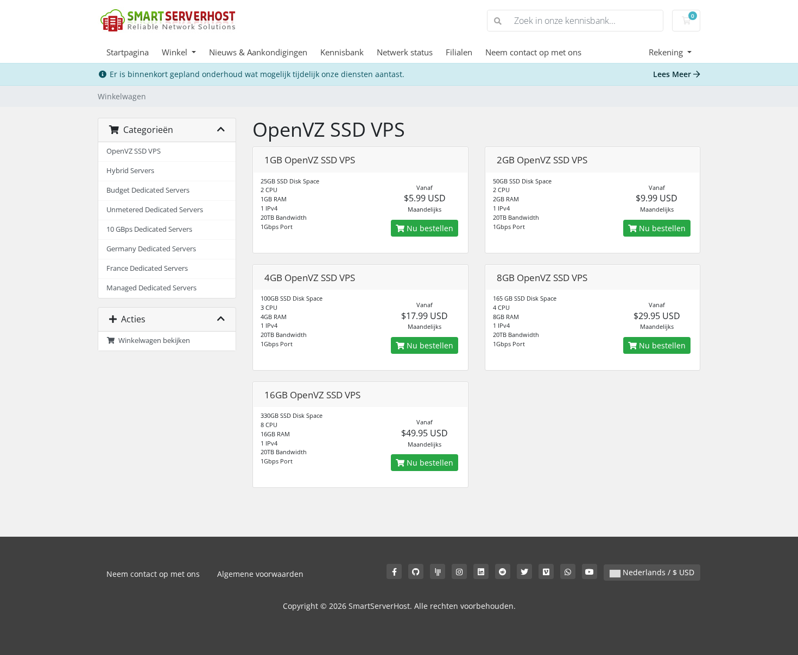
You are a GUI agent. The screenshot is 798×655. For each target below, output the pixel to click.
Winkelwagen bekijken (152, 340)
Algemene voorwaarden (260, 574)
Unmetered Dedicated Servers (154, 209)
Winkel (175, 52)
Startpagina (127, 52)
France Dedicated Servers (147, 268)
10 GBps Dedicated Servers (149, 229)
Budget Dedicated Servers (147, 190)
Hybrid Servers (130, 170)
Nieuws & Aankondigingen (258, 52)
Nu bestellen (428, 228)
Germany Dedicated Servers (151, 248)
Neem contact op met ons (533, 52)
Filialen (459, 52)
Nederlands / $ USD (657, 572)
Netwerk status (405, 52)
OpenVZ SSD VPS (133, 151)
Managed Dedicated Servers (151, 287)
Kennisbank (342, 52)
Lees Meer (673, 74)
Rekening (667, 52)
